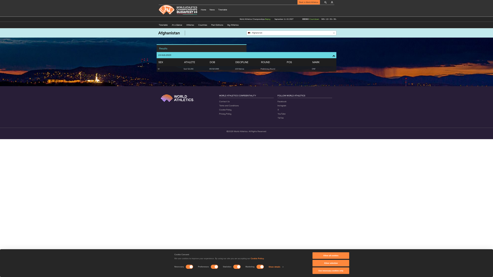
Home (203, 9)
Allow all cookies (330, 255)
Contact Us (224, 101)
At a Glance (177, 25)
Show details (274, 267)
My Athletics (233, 25)
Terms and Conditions (229, 105)
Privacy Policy (225, 114)
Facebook (282, 101)
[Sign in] (332, 2)
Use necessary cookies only (330, 271)
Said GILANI (188, 69)
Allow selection (331, 263)
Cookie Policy (257, 258)
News (212, 9)
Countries (202, 25)
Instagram (282, 105)
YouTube (282, 114)
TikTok (281, 118)
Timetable (222, 9)
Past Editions (217, 25)
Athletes (190, 25)
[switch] (214, 267)
